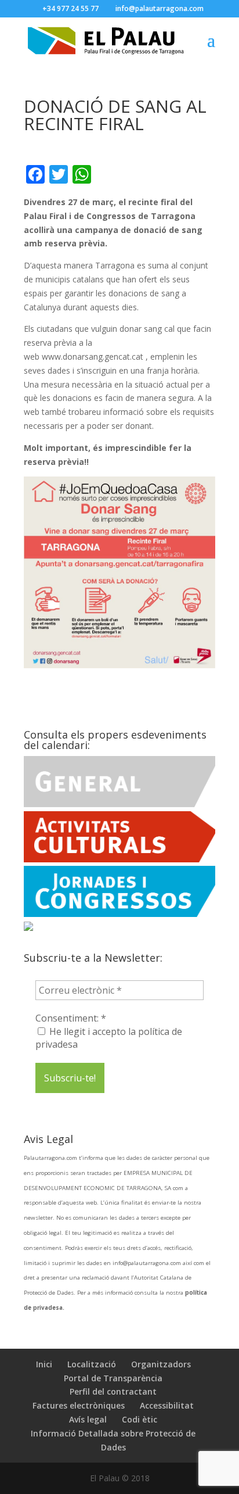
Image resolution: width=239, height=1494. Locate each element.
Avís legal (88, 1419)
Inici (44, 1364)
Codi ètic (139, 1419)
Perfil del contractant (113, 1391)
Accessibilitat (167, 1405)
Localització (91, 1364)
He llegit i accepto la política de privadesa (108, 1038)
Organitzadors (161, 1364)
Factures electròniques (78, 1405)
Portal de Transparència (113, 1378)
